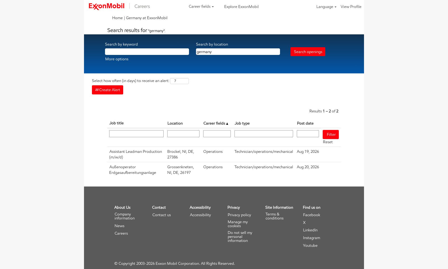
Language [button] (325, 6)
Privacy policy (239, 215)
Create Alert (109, 89)
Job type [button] (242, 123)
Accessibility (200, 215)
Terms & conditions (275, 216)
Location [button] (175, 123)
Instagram (311, 238)
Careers (121, 233)
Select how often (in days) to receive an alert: (130, 80)
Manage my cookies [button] (238, 224)
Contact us (161, 215)
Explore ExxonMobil (241, 6)
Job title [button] (116, 123)
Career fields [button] (200, 6)
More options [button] (116, 59)
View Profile (351, 6)
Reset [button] (328, 142)
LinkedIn (310, 230)
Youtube (310, 245)
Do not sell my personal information (240, 236)
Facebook (311, 215)
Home (117, 17)
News (119, 226)
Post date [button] (305, 123)
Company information (125, 216)
